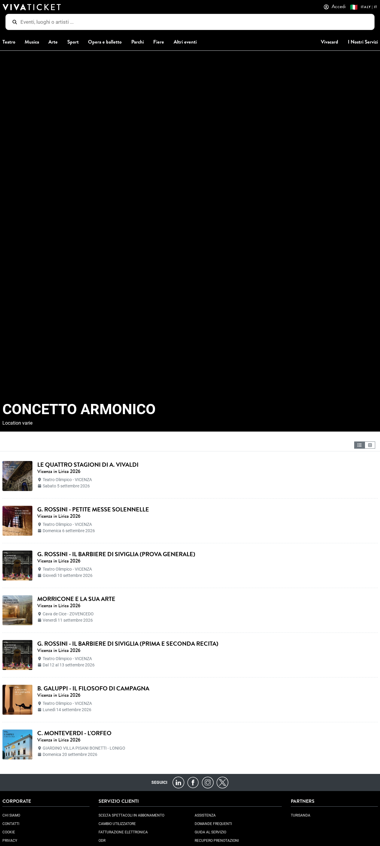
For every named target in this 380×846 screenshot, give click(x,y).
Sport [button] (73, 42)
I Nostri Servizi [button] (363, 42)
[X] (222, 782)
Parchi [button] (137, 42)
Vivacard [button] (329, 42)
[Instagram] (208, 782)
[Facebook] (193, 782)
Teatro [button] (8, 42)
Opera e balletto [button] (105, 42)
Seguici (159, 782)
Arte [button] (53, 42)
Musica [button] (32, 42)
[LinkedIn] (178, 782)
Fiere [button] (158, 42)
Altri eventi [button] (185, 42)
